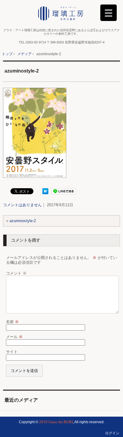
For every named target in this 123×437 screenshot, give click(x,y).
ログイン (112, 433)
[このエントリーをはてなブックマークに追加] (45, 193)
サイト (12, 351)
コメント (16, 273)
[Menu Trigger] (108, 12)
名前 (12, 322)
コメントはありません (22, 205)
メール (14, 336)
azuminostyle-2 (21, 70)
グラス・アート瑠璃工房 (61, 13)
